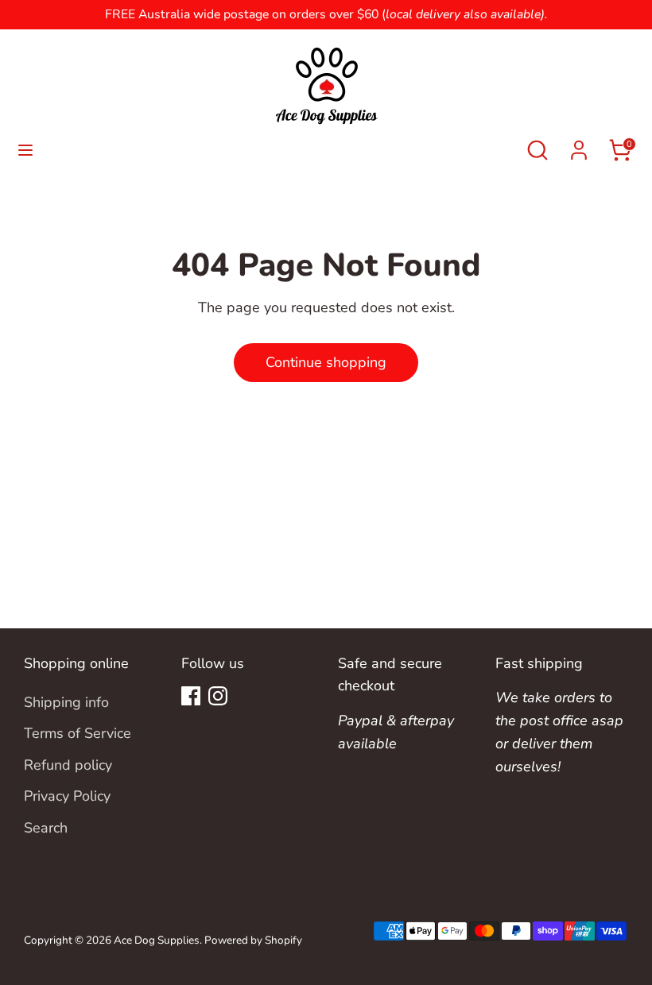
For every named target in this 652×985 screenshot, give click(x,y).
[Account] (579, 145)
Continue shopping (326, 362)
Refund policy (68, 764)
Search (46, 827)
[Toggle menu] (25, 150)
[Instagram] (217, 695)
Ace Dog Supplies (157, 940)
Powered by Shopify (253, 940)
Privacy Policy (67, 795)
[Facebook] (190, 695)
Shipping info (66, 702)
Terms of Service (77, 733)
